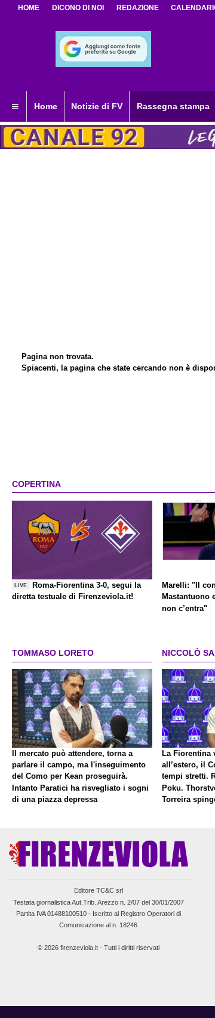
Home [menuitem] (45, 106)
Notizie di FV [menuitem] (96, 106)
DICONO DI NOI (78, 7)
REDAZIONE (137, 7)
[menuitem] (15, 107)
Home (28, 7)
